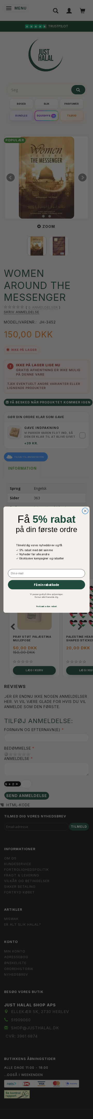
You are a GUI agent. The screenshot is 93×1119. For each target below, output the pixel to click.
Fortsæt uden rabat (46, 606)
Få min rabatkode (46, 584)
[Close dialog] (85, 511)
